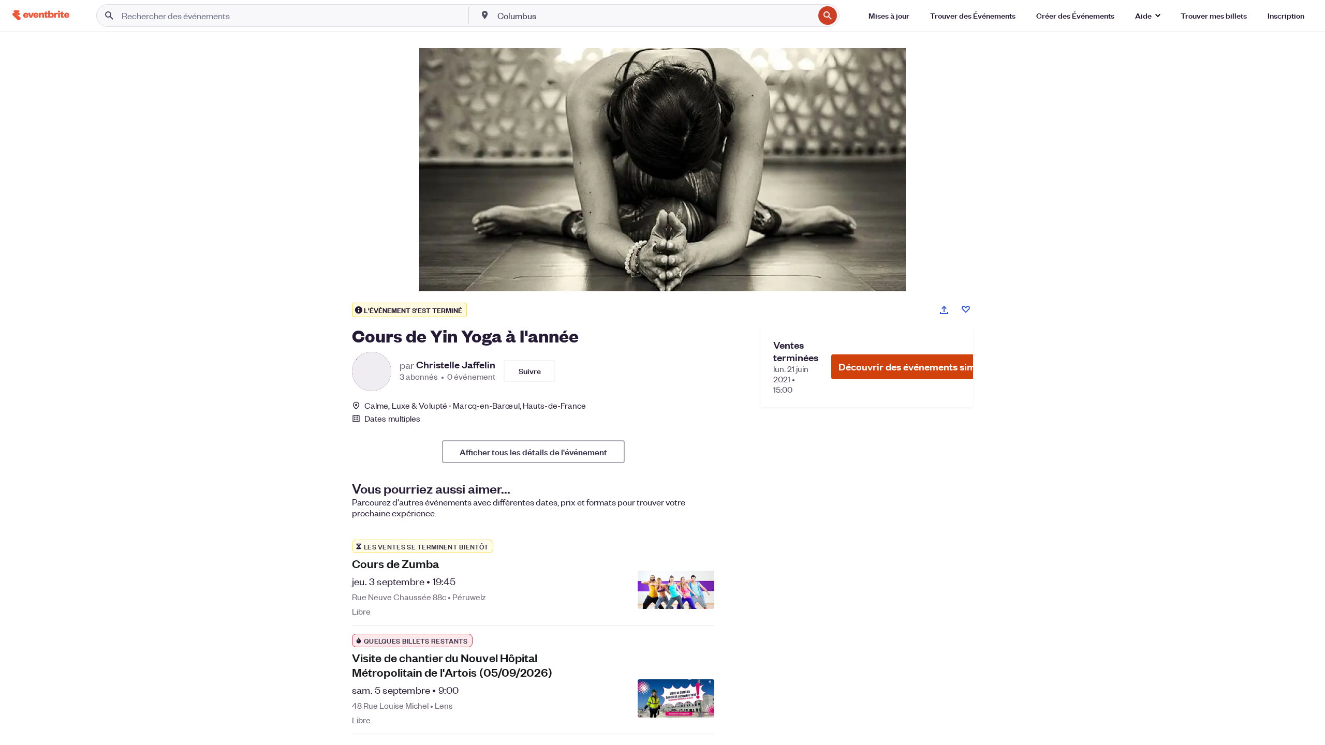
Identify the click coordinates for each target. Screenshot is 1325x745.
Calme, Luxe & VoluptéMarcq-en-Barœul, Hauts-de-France (475, 405)
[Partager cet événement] (944, 310)
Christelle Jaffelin (455, 364)
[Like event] (966, 309)
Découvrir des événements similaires (920, 366)
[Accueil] (40, 15)
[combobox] (654, 15)
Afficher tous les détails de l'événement (533, 451)
